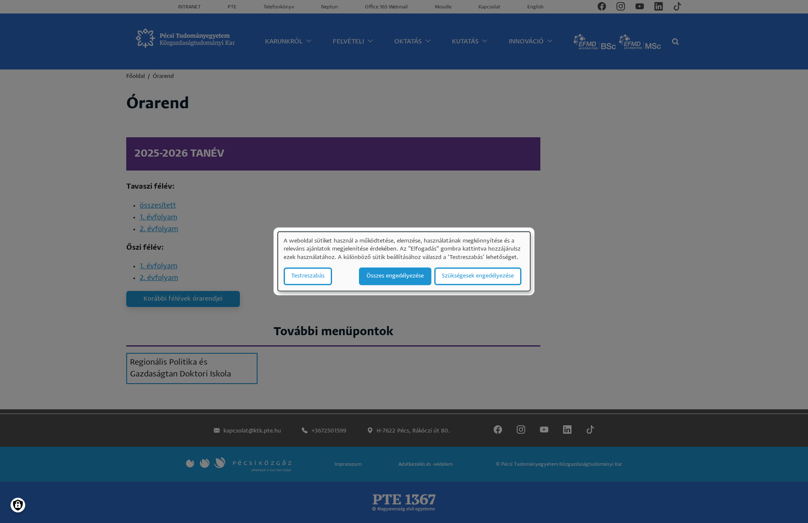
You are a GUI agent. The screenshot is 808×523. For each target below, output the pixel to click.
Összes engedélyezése (395, 276)
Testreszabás (307, 276)
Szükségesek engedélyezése (478, 276)
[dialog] (404, 261)
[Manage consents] (18, 505)
